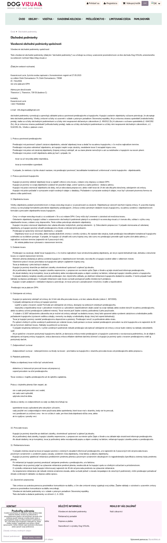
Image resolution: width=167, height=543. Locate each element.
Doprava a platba (65, 521)
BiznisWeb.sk (154, 539)
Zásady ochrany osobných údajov (17, 531)
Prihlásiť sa (93, 3)
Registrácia (111, 3)
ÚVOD (22, 19)
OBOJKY (33, 19)
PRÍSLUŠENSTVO (95, 19)
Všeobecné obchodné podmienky (72, 511)
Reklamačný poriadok (67, 516)
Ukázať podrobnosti (11, 536)
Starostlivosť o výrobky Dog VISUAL (74, 526)
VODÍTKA (47, 19)
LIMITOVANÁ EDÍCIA (120, 19)
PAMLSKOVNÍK (142, 19)
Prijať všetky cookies (32, 538)
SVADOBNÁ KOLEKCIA (69, 19)
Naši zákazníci (116, 511)
